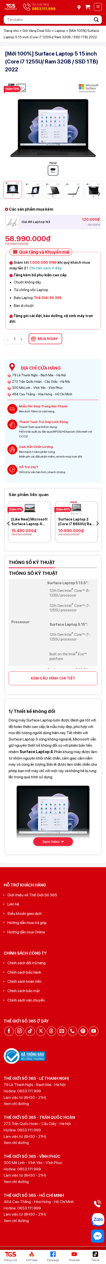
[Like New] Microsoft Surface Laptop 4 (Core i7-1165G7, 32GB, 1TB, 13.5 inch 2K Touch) (29, 521)
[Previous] (13, 129)
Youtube (74, 1260)
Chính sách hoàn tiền (24, 981)
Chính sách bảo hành (24, 972)
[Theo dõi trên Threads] (51, 1031)
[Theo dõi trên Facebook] (9, 1031)
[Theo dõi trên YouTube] (93, 1031)
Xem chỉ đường (16, 1103)
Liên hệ (13, 904)
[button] (87, 6)
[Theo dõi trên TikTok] (30, 1031)
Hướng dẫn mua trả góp (27, 922)
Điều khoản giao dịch (24, 913)
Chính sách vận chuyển (26, 1000)
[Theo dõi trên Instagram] (19, 1031)
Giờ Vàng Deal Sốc (36, 31)
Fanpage (53, 1260)
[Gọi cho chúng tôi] (72, 1031)
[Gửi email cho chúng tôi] (62, 1031)
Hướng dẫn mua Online (26, 932)
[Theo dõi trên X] (41, 1031)
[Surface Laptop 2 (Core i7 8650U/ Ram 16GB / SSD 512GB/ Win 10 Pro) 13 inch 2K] (76, 508)
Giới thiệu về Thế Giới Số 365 (32, 895)
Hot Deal (31, 1260)
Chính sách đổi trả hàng (26, 963)
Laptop (60, 31)
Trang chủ (11, 31)
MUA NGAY (48, 339)
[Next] (92, 129)
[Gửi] (96, 19)
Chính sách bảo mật (23, 990)
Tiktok (95, 1260)
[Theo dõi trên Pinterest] (83, 1031)
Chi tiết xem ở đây (45, 268)
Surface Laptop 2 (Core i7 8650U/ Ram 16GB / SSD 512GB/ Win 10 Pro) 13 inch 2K (76, 521)
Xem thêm (51, 841)
